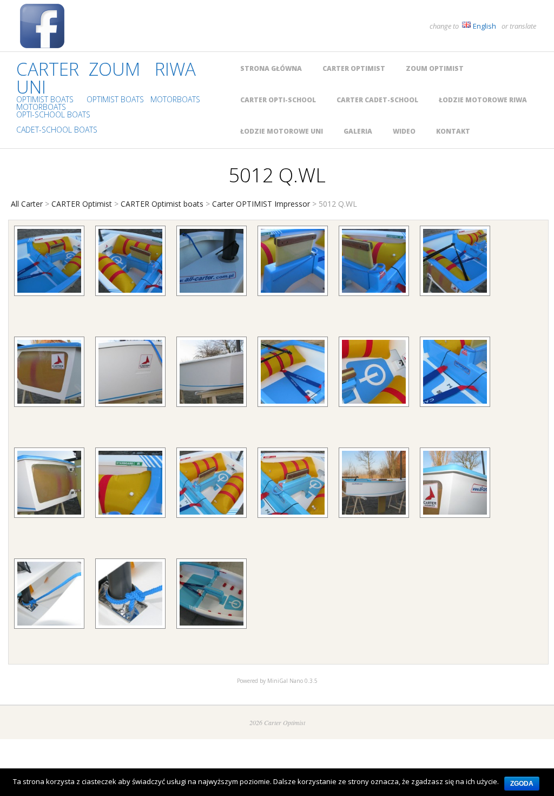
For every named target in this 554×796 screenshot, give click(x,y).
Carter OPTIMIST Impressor (261, 204)
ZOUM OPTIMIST (435, 68)
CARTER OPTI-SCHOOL (278, 99)
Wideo (404, 131)
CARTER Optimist (353, 68)
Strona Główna (271, 68)
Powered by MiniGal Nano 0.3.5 (277, 681)
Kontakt (453, 131)
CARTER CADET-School (377, 99)
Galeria (358, 131)
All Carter (27, 204)
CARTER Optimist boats (162, 204)
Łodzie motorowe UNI (281, 131)
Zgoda (521, 783)
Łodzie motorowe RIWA (483, 99)
